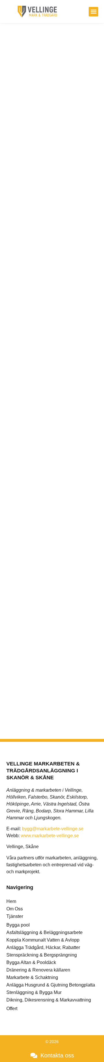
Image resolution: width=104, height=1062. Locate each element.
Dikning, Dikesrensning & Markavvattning (48, 999)
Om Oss (14, 908)
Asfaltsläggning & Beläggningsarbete (44, 932)
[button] (93, 11)
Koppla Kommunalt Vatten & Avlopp (42, 939)
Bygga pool (18, 925)
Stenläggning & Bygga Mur (34, 992)
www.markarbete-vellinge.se (50, 835)
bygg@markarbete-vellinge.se (52, 828)
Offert (11, 1008)
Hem (11, 901)
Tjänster (14, 916)
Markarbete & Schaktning (32, 977)
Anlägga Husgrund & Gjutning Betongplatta (50, 984)
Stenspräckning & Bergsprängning (41, 954)
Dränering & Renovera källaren (38, 969)
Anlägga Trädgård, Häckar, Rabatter (43, 947)
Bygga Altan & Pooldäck (31, 962)
